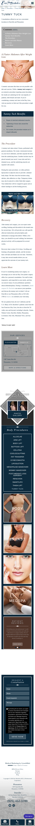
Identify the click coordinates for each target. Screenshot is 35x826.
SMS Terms (11, 728)
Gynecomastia (17, 460)
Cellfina (17, 450)
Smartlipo (17, 482)
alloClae (17, 437)
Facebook (10, 805)
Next (32, 204)
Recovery (7, 43)
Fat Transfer (17, 457)
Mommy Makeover (17, 470)
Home (3, 8)
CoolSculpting (17, 453)
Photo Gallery (17, 414)
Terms (27, 741)
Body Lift (17, 443)
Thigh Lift (17, 485)
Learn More (8, 45)
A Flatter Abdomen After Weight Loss (17, 33)
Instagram (13, 805)
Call (17, 824)
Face (17, 570)
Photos (5, 824)
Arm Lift (17, 440)
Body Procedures (19, 8)
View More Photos (17, 210)
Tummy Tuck (17, 489)
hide (15, 30)
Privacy (22, 741)
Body (17, 508)
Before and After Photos (12, 40)
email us (9, 296)
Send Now (17, 737)
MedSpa (17, 600)
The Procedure (9, 38)
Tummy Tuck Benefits (11, 36)
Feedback (17, 773)
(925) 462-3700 (17, 801)
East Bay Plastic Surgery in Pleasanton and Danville (10, 3)
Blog (17, 774)
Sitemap (17, 771)
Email (30, 824)
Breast (17, 539)
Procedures (10, 8)
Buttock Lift (17, 447)
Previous (3, 204)
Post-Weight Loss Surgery (17, 474)
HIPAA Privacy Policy (17, 769)
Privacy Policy (20, 726)
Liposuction (17, 464)
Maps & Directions (17, 367)
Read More (17, 644)
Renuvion (17, 479)
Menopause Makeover (17, 467)
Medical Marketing (12, 763)
